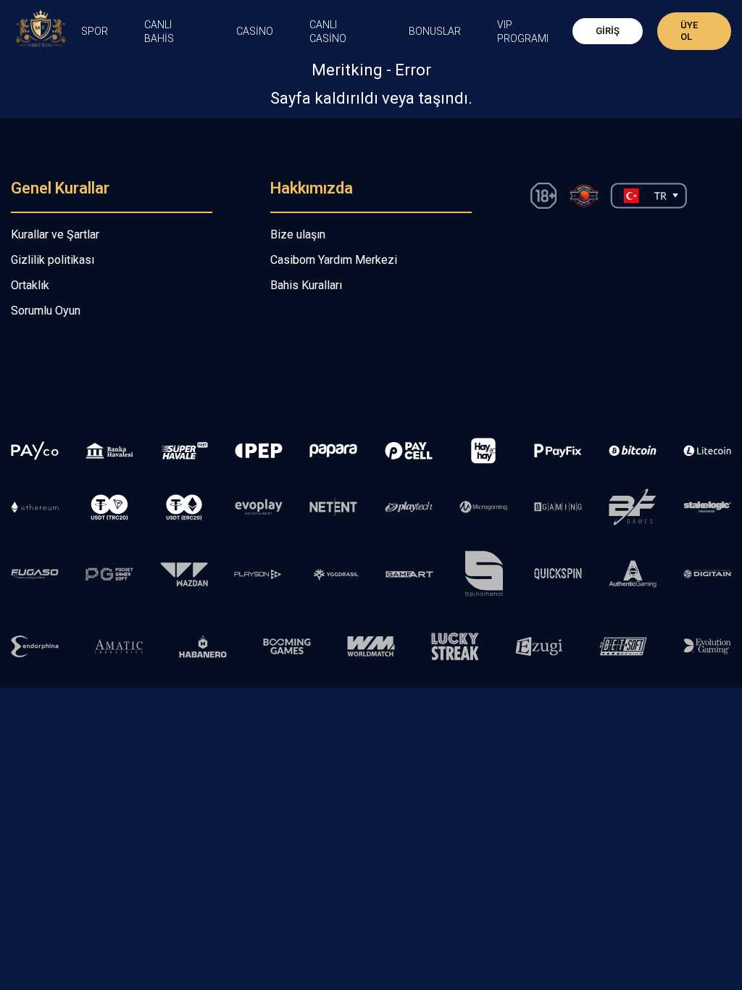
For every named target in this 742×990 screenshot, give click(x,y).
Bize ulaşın (297, 234)
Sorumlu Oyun (45, 310)
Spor (94, 31)
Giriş (608, 30)
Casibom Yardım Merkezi (333, 260)
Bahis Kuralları (306, 285)
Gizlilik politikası (52, 260)
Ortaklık (30, 285)
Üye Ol (689, 31)
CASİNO (254, 31)
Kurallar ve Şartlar (55, 234)
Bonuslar (435, 31)
